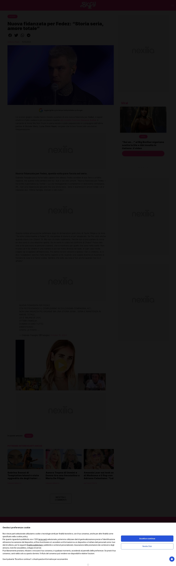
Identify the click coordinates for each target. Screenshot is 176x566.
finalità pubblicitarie (35, 545)
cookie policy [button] (22, 536)
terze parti (42, 539)
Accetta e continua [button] (147, 539)
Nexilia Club (147, 546)
